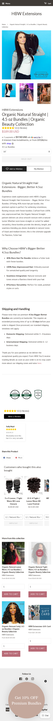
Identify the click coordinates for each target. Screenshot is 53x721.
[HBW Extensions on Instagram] (32, 679)
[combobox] (13, 517)
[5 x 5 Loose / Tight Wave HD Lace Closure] (13, 485)
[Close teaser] (45, 681)
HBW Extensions (26, 13)
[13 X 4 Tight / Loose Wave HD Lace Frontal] (33, 485)
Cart (49, 4)
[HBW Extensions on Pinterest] (26, 679)
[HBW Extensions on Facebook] (20, 679)
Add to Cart (13, 523)
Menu (7, 3)
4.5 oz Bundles (8, 147)
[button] (26, 137)
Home (4, 24)
